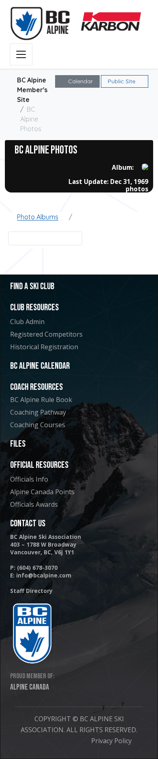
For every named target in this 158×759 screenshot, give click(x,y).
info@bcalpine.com (43, 575)
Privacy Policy (111, 740)
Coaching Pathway (38, 412)
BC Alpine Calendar (40, 366)
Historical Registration (44, 346)
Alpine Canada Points (42, 491)
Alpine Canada (29, 687)
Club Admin (27, 321)
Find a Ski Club (32, 286)
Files (18, 444)
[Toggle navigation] (21, 54)
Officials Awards (34, 504)
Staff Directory (31, 591)
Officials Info (29, 479)
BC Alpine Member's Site (32, 90)
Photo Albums (37, 217)
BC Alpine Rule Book (41, 399)
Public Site (122, 81)
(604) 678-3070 (37, 567)
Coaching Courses (37, 424)
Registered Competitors (46, 334)
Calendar (79, 81)
